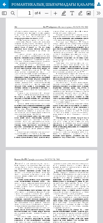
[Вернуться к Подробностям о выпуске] (4, 4)
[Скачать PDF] (98, 4)
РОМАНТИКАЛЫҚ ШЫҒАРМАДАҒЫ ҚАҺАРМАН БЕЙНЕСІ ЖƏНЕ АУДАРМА (57, 4)
